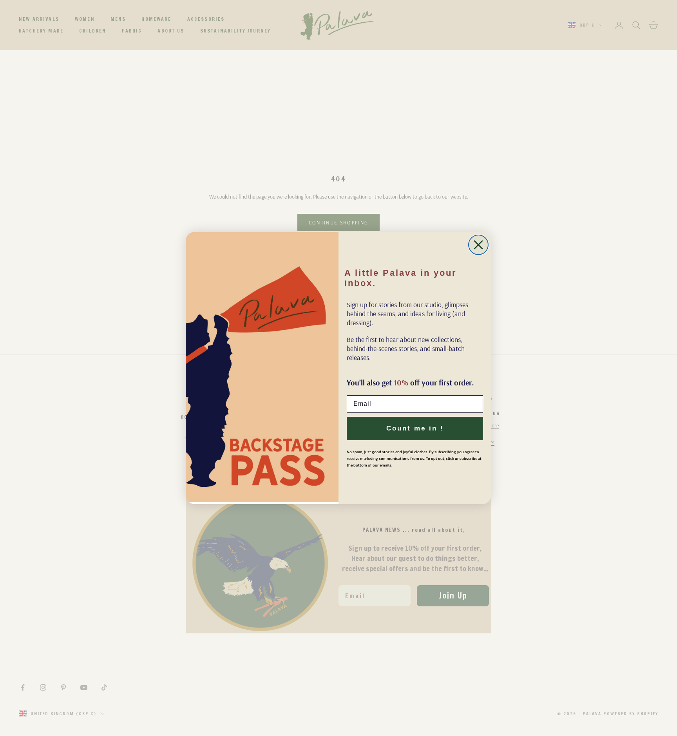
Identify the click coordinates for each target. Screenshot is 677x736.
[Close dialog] (478, 245)
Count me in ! (415, 428)
